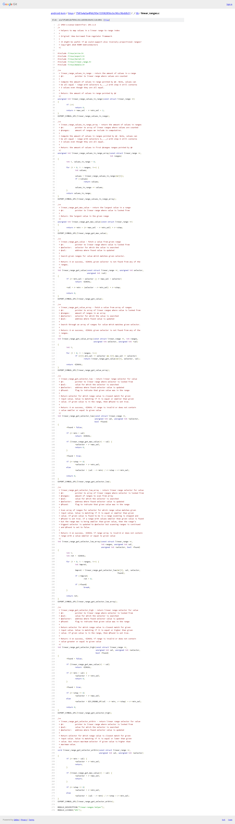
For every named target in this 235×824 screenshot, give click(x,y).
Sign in (229, 4)
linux (71, 13)
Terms (31, 819)
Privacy (24, 819)
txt (223, 819)
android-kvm (58, 13)
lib (137, 13)
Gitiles (16, 819)
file (106, 20)
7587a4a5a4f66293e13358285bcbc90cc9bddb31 (103, 13)
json (230, 819)
